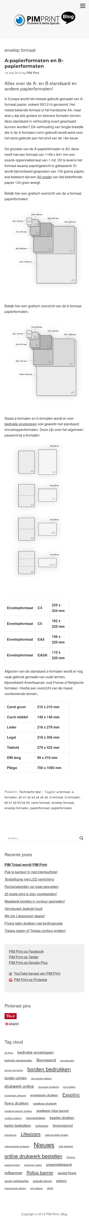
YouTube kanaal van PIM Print (37, 973)
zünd (50, 1188)
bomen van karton (14, 1070)
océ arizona (66, 1146)
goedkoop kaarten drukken (18, 1111)
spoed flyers (67, 1172)
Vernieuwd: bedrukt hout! (24, 908)
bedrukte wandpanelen (18, 1060)
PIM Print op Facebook (26, 951)
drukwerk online (19, 1086)
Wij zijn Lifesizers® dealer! (25, 915)
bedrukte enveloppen (21, 423)
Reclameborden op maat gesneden (32, 886)
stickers (61, 1180)
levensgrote (10, 1135)
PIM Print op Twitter (23, 956)
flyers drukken (17, 1103)
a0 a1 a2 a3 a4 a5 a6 (33, 797)
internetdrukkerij (35, 1118)
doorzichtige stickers (41, 1078)
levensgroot (63, 1125)
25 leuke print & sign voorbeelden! (31, 893)
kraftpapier (41, 1126)
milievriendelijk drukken (56, 1135)
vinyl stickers (36, 1188)
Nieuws (44, 1144)
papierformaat (39, 808)
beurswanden (67, 1060)
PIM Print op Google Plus (28, 962)
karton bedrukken (18, 1125)
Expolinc (71, 1094)
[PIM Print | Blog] (44, 23)
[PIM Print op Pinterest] (11, 979)
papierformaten (61, 808)
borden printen (16, 1077)
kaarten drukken (62, 1117)
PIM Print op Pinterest (30, 979)
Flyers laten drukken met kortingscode (34, 923)
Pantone (71, 1157)
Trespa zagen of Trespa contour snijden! (35, 930)
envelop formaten (17, 808)
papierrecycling (12, 1165)
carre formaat (40, 802)
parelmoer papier (33, 1165)
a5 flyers (9, 1052)
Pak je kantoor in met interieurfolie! (31, 871)
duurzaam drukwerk (48, 1086)
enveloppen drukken (44, 1095)
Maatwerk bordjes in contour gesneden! (35, 901)
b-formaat (56, 797)
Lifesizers (31, 1133)
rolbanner (13, 1172)
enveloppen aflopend (15, 1095)
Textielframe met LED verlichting (29, 879)
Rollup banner (40, 1172)
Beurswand (46, 1060)
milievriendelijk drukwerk (17, 1146)
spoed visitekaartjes (17, 1181)
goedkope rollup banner (52, 1110)
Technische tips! (30, 792)
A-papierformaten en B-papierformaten (34, 63)
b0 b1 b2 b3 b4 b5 (17, 802)
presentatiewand (59, 1164)
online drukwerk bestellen (33, 1156)
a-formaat (63, 792)
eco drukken (69, 1086)
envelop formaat (63, 802)
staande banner (42, 1181)
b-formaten (72, 797)
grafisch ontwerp (13, 1118)
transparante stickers (15, 1188)
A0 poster (44, 176)
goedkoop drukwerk (45, 1103)
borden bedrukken (49, 1069)
